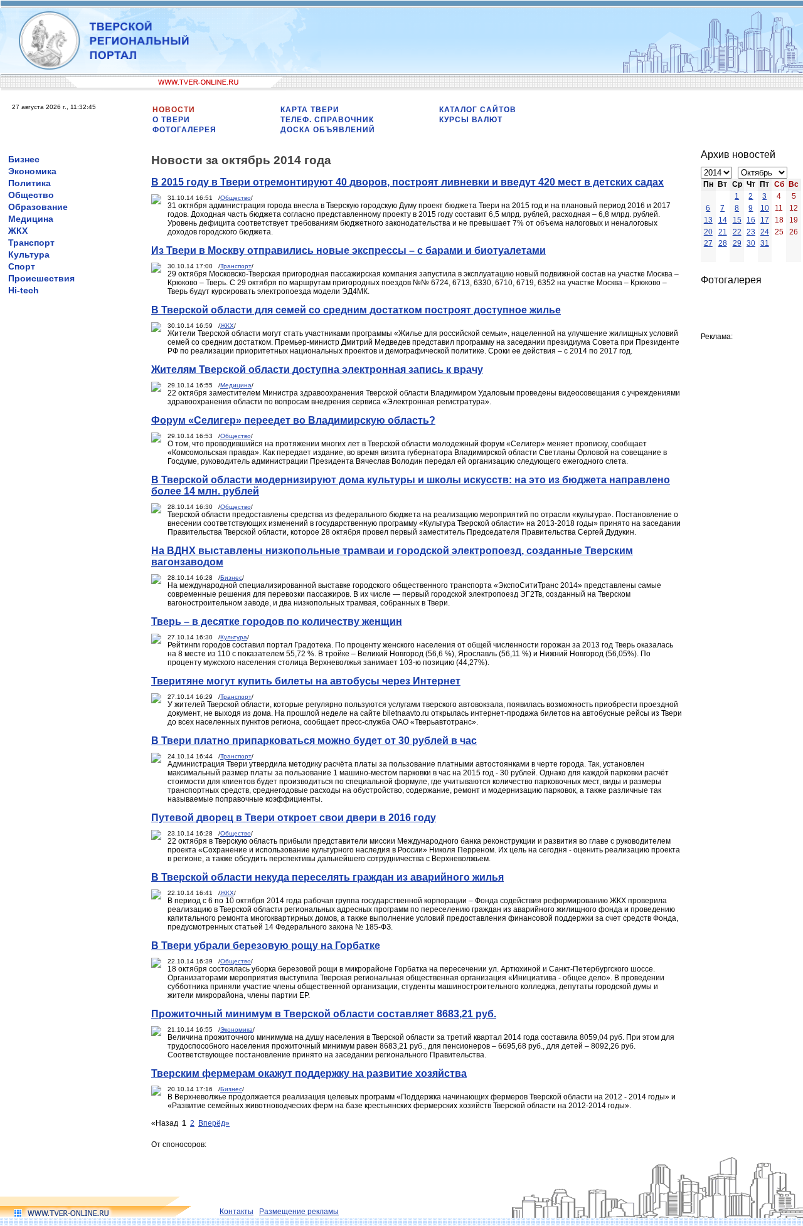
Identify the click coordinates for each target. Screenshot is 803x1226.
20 (708, 232)
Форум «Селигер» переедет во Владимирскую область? (293, 420)
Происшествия (41, 278)
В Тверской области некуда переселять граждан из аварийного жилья (327, 877)
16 (751, 220)
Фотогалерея (184, 129)
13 (708, 220)
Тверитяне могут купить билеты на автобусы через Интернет (305, 681)
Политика (29, 183)
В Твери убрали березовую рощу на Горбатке (265, 945)
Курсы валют (471, 119)
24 (764, 232)
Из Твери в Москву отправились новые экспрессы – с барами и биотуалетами (348, 250)
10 (764, 208)
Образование (38, 207)
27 (708, 243)
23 (751, 232)
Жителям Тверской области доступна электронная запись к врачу (317, 369)
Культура (29, 254)
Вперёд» (214, 1123)
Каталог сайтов (477, 109)
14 (722, 220)
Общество (31, 195)
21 (722, 232)
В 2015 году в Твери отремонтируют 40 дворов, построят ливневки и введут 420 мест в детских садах (407, 182)
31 (764, 243)
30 (751, 243)
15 (737, 220)
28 (722, 243)
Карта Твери (309, 109)
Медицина (30, 219)
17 (764, 220)
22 (737, 232)
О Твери (171, 119)
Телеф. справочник (327, 119)
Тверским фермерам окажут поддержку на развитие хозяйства (309, 1073)
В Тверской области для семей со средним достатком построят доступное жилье (356, 310)
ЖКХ (18, 231)
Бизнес (24, 159)
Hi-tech (23, 290)
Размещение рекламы (299, 1211)
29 (737, 243)
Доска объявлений (327, 129)
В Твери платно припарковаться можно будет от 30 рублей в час (314, 740)
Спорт (21, 266)
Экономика (32, 171)
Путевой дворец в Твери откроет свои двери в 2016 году (293, 817)
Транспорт (31, 243)
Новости (173, 109)
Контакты (236, 1211)
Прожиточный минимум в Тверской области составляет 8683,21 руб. (323, 1014)
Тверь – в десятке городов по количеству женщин (276, 621)
